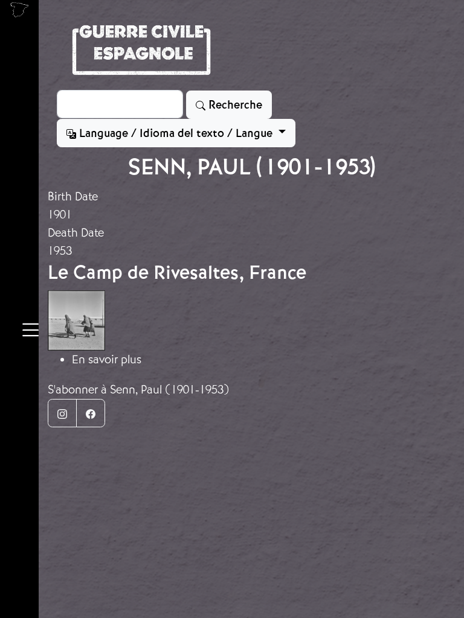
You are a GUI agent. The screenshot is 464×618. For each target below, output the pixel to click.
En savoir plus (106, 359)
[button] (30, 332)
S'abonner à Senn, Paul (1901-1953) (139, 389)
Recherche (233, 105)
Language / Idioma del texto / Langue (176, 133)
